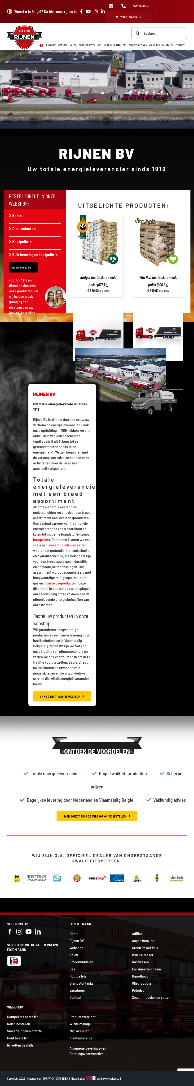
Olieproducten (23, 228)
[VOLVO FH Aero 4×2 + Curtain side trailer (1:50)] (158, 310)
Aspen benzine (143, 940)
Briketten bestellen (21, 1045)
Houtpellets (21, 241)
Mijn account (79, 1031)
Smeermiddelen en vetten (151, 997)
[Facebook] (10, 932)
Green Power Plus (145, 947)
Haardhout (140, 976)
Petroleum (139, 990)
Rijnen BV (77, 940)
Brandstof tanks (81, 983)
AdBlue (137, 933)
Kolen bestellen (18, 1023)
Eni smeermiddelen (146, 969)
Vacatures (77, 990)
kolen (37, 534)
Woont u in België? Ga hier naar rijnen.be (46, 11)
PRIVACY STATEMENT (57, 1078)
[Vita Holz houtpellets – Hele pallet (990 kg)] (158, 218)
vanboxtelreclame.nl (108, 1078)
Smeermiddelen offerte (24, 1031)
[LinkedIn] (38, 932)
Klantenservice (81, 1038)
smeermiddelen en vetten (67, 545)
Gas (72, 969)
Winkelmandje (80, 1023)
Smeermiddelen (81, 962)
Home (74, 933)
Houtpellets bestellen (23, 1016)
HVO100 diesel (142, 954)
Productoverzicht (83, 1016)
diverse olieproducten (60, 583)
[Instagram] (19, 932)
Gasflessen (140, 962)
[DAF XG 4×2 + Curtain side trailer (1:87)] (98, 310)
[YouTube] (28, 932)
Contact (75, 997)
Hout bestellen (18, 1038)
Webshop (76, 947)
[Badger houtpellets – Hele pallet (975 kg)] (98, 218)
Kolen (17, 215)
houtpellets (41, 539)
